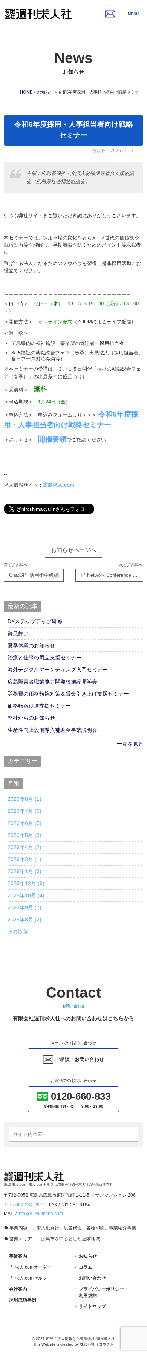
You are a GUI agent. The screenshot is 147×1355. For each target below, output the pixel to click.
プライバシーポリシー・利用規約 (104, 1292)
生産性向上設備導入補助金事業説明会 (52, 730)
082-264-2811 (29, 1205)
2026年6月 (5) (24, 823)
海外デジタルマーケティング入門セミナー (58, 670)
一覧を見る (130, 744)
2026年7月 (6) (24, 811)
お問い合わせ (92, 1278)
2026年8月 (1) (24, 799)
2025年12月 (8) (26, 883)
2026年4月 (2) (24, 847)
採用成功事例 (22, 1300)
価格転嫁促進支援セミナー (39, 706)
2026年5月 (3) (24, 835)
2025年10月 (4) (26, 895)
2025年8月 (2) (24, 920)
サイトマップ (92, 1306)
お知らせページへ (73, 550)
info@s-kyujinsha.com (40, 1213)
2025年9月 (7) (24, 907)
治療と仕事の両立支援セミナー (44, 658)
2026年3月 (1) (24, 859)
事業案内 (18, 1256)
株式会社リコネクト (97, 1344)
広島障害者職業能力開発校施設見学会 (52, 682)
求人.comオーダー (33, 1267)
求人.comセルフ (31, 1278)
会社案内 (18, 1289)
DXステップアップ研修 (35, 621)
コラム (85, 1267)
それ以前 (18, 932)
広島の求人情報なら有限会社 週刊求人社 (80, 1339)
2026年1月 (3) (24, 871)
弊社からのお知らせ (31, 718)
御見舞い (18, 633)
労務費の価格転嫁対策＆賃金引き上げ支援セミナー (68, 694)
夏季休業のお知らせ (31, 645)
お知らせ (88, 1256)
